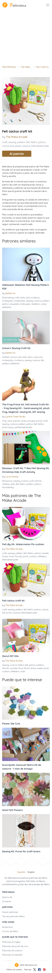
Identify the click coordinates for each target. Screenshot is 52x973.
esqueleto (14, 304)
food (20, 668)
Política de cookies (14, 969)
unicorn (13, 357)
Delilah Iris (10, 293)
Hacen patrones (10, 912)
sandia (45, 553)
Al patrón (17, 154)
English (31, 872)
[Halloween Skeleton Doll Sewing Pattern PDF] (26, 264)
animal (16, 420)
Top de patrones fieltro (13, 916)
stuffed (5, 357)
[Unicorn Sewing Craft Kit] (26, 327)
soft (31, 480)
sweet (40, 668)
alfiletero (42, 556)
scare (43, 304)
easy (10, 427)
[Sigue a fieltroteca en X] (34, 969)
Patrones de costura (12, 950)
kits (12, 145)
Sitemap (27, 969)
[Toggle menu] (48, 5)
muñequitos (8, 360)
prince (39, 420)
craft (4, 142)
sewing (12, 142)
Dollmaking (8, 297)
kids (25, 357)
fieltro (34, 142)
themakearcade (40, 145)
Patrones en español (12, 954)
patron (42, 142)
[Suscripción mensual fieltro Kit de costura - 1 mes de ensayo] (26, 744)
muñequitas (19, 300)
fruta (11, 556)
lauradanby (8, 487)
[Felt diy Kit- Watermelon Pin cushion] (26, 523)
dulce (33, 668)
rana (9, 420)
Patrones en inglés (11, 942)
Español (21, 872)
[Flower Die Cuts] (26, 703)
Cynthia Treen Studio (15, 416)
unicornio (38, 357)
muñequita (7, 300)
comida (13, 668)
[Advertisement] (26, 37)
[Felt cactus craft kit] (26, 580)
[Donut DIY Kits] (26, 635)
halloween (25, 304)
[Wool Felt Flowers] (26, 789)
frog (4, 420)
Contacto (6, 901)
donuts (5, 668)
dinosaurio (7, 480)
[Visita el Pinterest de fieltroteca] (44, 969)
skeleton (35, 304)
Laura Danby (11, 476)
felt (28, 142)
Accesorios (7, 927)
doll (28, 297)
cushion (33, 556)
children (6, 484)
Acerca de (7, 897)
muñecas (35, 297)
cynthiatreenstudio (23, 427)
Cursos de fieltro (10, 931)
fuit (16, 556)
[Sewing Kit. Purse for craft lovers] (26, 830)
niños (30, 357)
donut (27, 668)
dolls (22, 297)
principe (31, 420)
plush (18, 145)
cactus (5, 145)
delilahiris (6, 307)
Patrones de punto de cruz (15, 946)
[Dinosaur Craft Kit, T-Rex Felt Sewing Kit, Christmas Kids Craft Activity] (26, 447)
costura (26, 145)
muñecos (19, 360)
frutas (5, 556)
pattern (21, 142)
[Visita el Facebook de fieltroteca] (39, 969)
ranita (23, 420)
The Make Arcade (16, 136)
